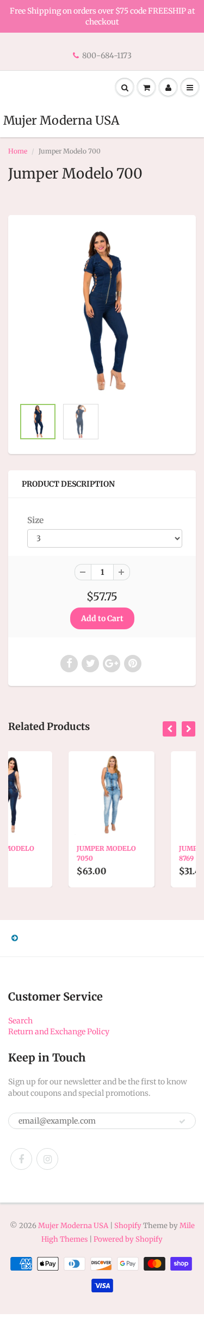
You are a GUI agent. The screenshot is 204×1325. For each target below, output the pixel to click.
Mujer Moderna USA (61, 120)
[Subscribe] (182, 1121)
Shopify (127, 1225)
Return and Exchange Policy (58, 1031)
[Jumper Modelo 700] (102, 311)
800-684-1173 (107, 55)
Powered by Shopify (128, 1239)
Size (35, 520)
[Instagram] (47, 1159)
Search (20, 1021)
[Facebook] (21, 1159)
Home (17, 151)
